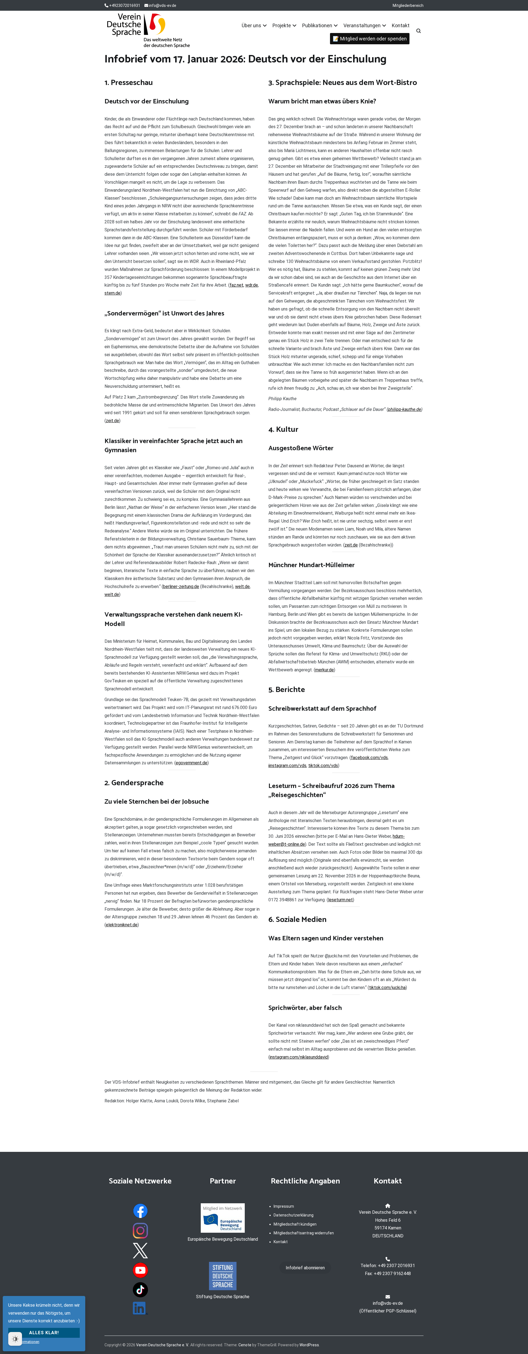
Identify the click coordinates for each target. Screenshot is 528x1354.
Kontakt (400, 25)
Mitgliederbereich (408, 5)
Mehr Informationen (23, 1342)
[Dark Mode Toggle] (15, 1339)
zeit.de (112, 420)
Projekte (282, 25)
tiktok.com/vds (323, 765)
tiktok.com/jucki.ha (387, 987)
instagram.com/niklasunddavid (299, 1057)
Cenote (244, 1345)
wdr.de (251, 285)
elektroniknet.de (122, 924)
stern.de (112, 293)
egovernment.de (191, 762)
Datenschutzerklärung (294, 1215)
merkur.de (324, 669)
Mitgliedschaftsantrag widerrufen (304, 1233)
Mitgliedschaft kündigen (295, 1224)
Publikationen (317, 25)
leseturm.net (340, 899)
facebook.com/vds (369, 757)
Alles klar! (44, 1332)
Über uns (251, 25)
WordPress (309, 1345)
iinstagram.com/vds (287, 765)
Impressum (284, 1206)
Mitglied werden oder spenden (373, 39)
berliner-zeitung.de (181, 586)
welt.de (242, 586)
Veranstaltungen (362, 25)
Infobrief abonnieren (305, 1267)
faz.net (236, 285)
